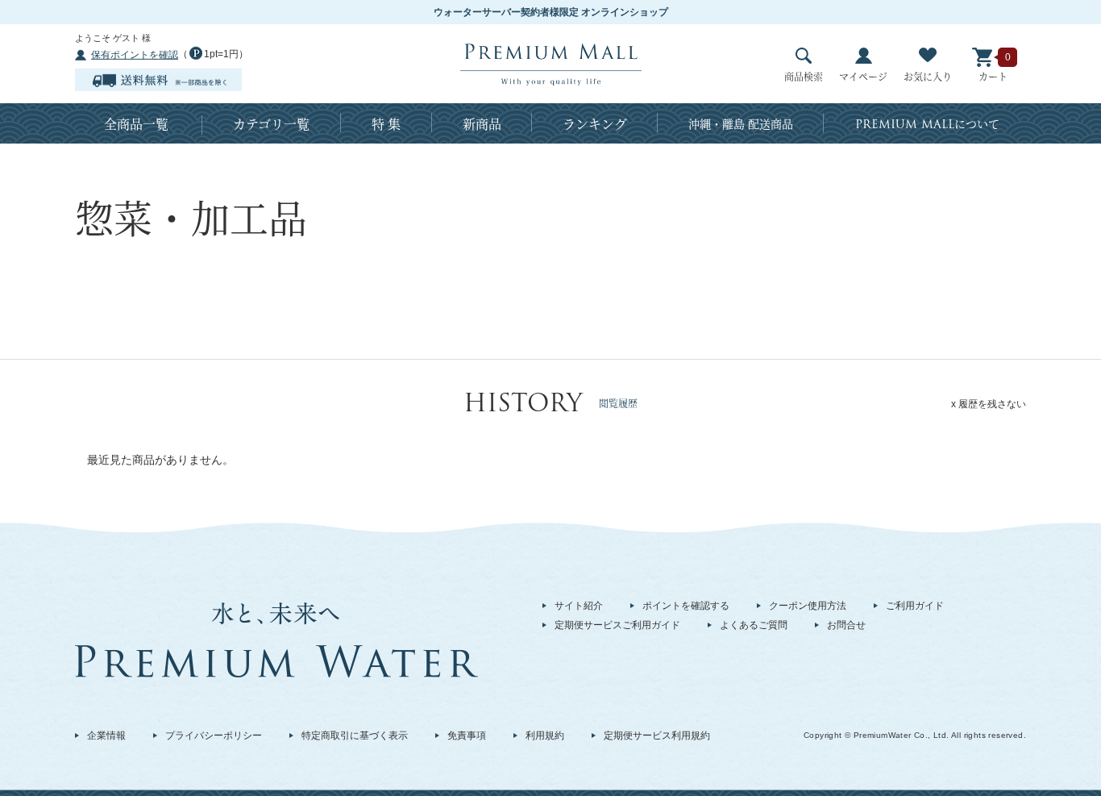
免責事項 (466, 735)
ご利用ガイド (915, 605)
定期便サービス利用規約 (657, 735)
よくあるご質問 (753, 625)
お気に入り (928, 76)
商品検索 (803, 76)
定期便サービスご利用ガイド (617, 625)
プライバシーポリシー (213, 735)
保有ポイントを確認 (134, 54)
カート (993, 76)
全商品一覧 (136, 124)
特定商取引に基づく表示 (354, 735)
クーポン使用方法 (807, 605)
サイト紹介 (579, 605)
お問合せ (846, 625)
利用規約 (545, 735)
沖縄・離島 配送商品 (740, 123)
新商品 (482, 124)
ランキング (595, 124)
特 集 (386, 124)
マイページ (863, 76)
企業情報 (106, 735)
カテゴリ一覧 (271, 124)
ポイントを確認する (685, 605)
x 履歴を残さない (988, 404)
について (927, 124)
